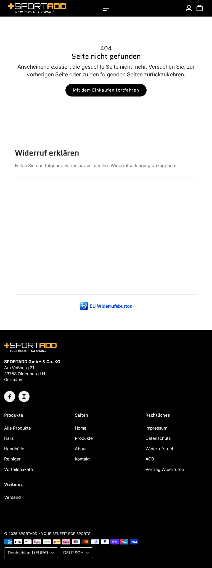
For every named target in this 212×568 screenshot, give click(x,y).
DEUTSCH (73, 552)
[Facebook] (9, 396)
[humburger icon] (106, 8)
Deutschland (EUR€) (28, 552)
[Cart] (199, 8)
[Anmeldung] (189, 8)
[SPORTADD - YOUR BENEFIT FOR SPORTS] (42, 8)
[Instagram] (24, 396)
